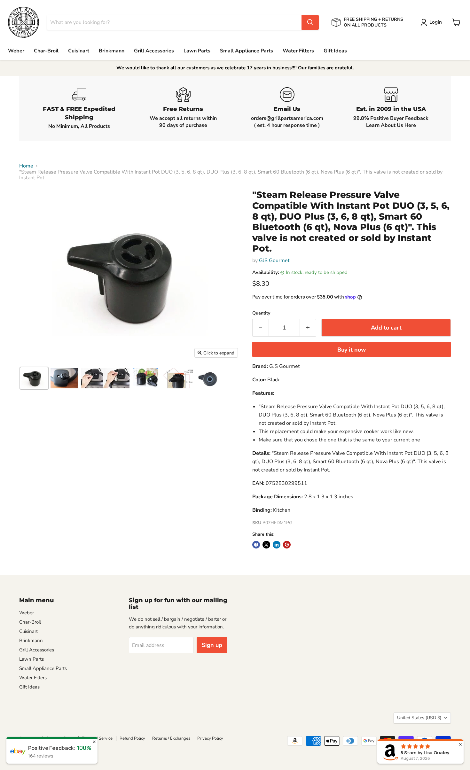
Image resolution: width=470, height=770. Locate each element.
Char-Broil (46, 50)
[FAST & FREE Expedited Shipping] (79, 108)
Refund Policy (132, 738)
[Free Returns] (183, 108)
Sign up (212, 645)
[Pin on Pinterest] (287, 544)
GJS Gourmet (274, 260)
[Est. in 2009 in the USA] (391, 108)
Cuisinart (78, 50)
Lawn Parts (197, 50)
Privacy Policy (210, 738)
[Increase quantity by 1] (308, 328)
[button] (432, 22)
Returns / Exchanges (171, 738)
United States (419, 718)
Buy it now (351, 350)
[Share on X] (266, 544)
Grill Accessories (154, 50)
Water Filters (298, 50)
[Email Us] (287, 108)
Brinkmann (111, 50)
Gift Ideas (335, 50)
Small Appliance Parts (246, 50)
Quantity (261, 313)
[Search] (310, 22)
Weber (16, 50)
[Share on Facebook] (256, 544)
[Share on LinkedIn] (276, 544)
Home (26, 166)
